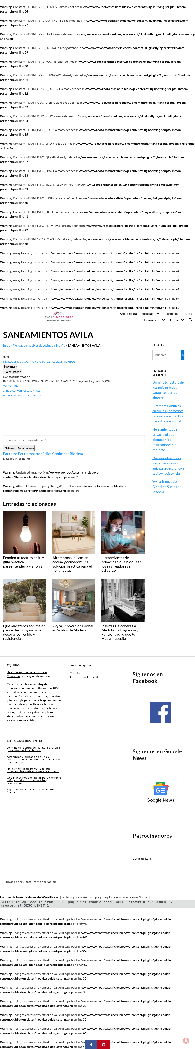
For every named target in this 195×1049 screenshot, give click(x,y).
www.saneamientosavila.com (22, 395)
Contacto (76, 669)
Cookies (75, 673)
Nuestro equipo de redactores (27, 672)
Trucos (187, 313)
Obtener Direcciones (18, 448)
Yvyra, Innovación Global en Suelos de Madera (166, 486)
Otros (174, 320)
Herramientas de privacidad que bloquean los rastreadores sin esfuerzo (164, 439)
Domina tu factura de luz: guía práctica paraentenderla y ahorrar (33, 749)
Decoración (151, 320)
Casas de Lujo (142, 858)
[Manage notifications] (186, 1041)
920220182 (10, 386)
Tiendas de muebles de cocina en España (39, 345)
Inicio (6, 345)
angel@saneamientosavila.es (21, 390)
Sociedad (147, 313)
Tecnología (171, 313)
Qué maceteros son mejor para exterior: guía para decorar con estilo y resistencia (34, 780)
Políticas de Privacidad (85, 677)
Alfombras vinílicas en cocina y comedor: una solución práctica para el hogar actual (33, 759)
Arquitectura (128, 313)
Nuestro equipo (80, 665)
